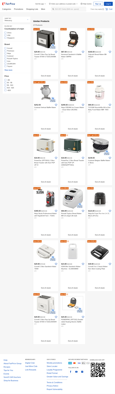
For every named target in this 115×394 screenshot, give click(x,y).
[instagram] (82, 373)
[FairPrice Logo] (8, 4)
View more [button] (8, 70)
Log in (108, 4)
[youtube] (76, 373)
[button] (103, 9)
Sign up (98, 4)
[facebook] (70, 373)
